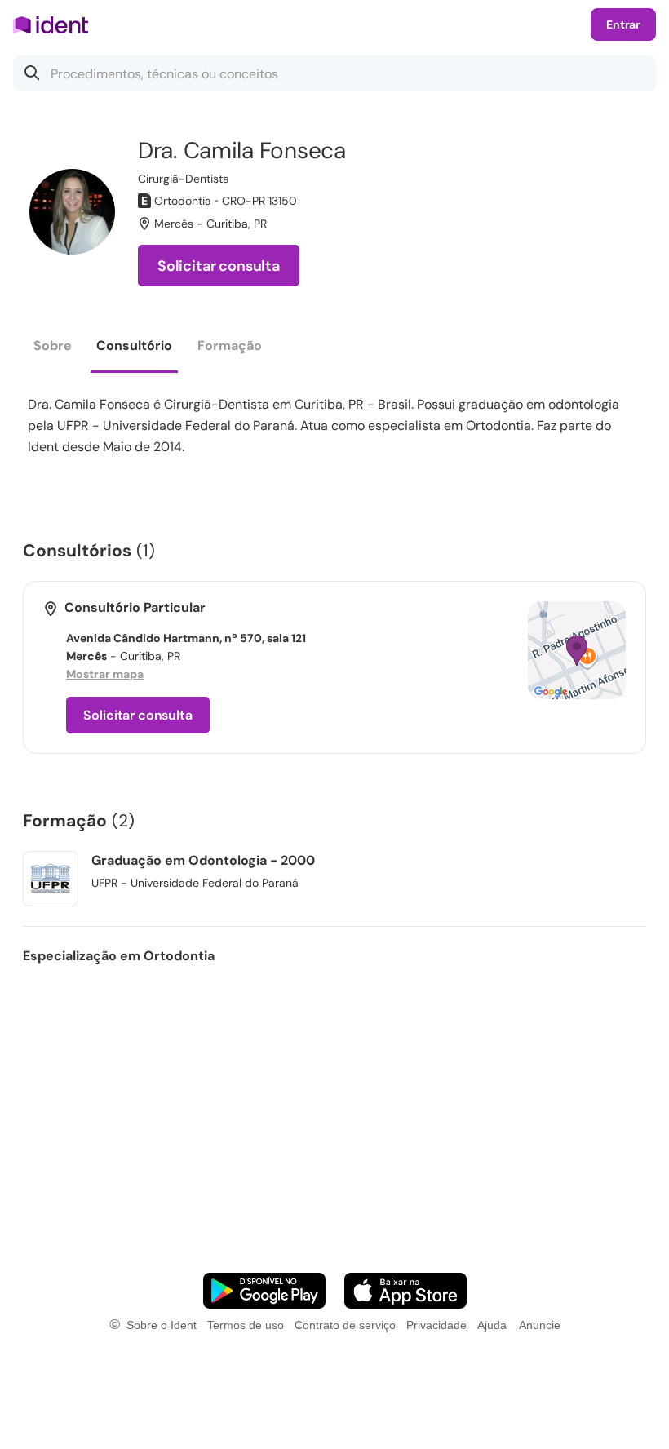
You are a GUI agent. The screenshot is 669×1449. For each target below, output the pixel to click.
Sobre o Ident (161, 1325)
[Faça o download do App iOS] (405, 1291)
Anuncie (539, 1325)
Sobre (52, 345)
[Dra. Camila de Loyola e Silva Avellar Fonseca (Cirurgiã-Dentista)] (72, 212)
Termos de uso (245, 1325)
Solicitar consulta (218, 266)
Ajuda (492, 1325)
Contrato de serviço (345, 1325)
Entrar (623, 24)
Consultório (134, 345)
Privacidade (436, 1325)
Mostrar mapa (105, 674)
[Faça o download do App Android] (264, 1291)
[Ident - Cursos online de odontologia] (56, 24)
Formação (229, 345)
